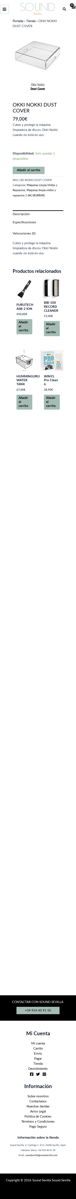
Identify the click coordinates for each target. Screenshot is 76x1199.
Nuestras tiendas (38, 1106)
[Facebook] (32, 1074)
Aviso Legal (38, 1111)
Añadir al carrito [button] (23, 326)
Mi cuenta (38, 1043)
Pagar (38, 1058)
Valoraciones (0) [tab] (24, 233)
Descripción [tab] (21, 214)
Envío (38, 1053)
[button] (64, 9)
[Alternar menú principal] (4, 9)
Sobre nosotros (38, 1096)
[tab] (38, 228)
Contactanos (38, 1101)
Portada (18, 21)
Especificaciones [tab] (24, 222)
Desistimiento (38, 1068)
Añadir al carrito (28, 170)
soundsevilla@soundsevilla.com (41, 1155)
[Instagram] (44, 1074)
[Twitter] (38, 1074)
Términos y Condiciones (38, 1121)
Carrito (38, 1048)
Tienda (30, 21)
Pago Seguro (38, 1126)
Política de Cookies (38, 1116)
